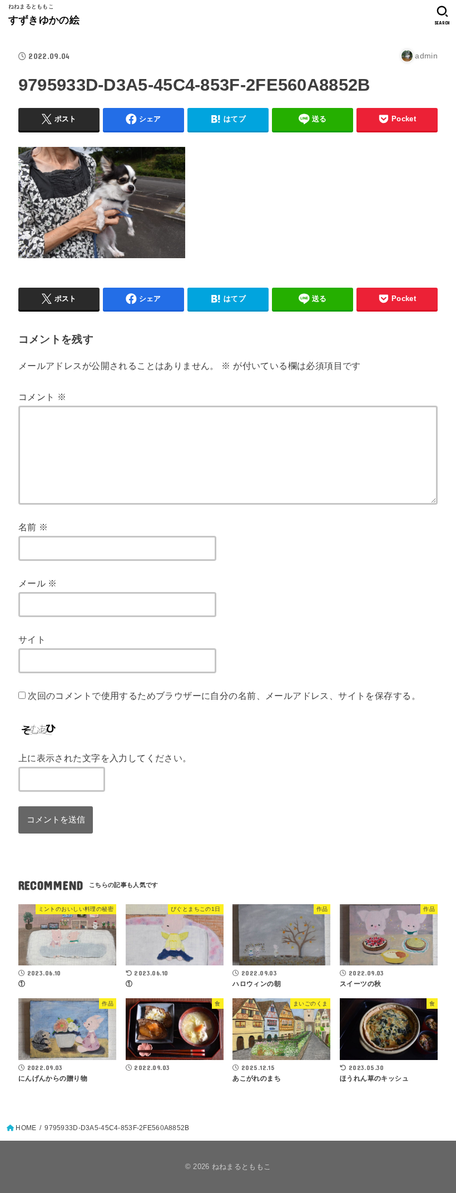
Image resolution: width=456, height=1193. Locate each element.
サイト (32, 639)
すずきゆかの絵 (44, 20)
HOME (26, 1128)
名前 (33, 527)
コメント (42, 397)
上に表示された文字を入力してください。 (105, 758)
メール (37, 583)
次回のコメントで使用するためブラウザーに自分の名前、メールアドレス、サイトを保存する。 (224, 696)
